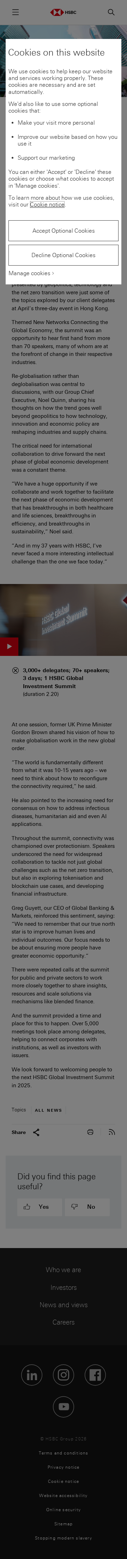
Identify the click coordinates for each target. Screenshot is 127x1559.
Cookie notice (47, 204)
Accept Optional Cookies (63, 230)
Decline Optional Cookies (63, 255)
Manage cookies (29, 273)
